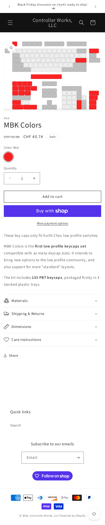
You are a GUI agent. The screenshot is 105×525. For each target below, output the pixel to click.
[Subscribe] (78, 458)
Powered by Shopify (72, 515)
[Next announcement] (95, 6)
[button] (10, 22)
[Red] (8, 156)
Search (15, 425)
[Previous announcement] (9, 6)
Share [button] (13, 355)
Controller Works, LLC (44, 515)
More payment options (52, 223)
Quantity (10, 168)
